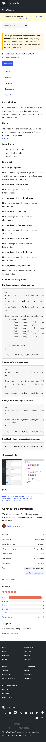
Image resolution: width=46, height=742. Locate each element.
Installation (9, 83)
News (4, 651)
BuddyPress (8, 697)
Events (27, 670)
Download (8, 63)
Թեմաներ (28, 651)
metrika (28, 573)
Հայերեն (11, 707)
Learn (4, 666)
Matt (5, 689)
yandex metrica (38, 573)
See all (41, 617)
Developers (7, 674)
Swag (27, 678)
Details (7, 72)
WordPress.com (9, 685)
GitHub (5, 139)
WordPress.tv (9, 678)
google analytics (37, 568)
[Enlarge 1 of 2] (19, 462)
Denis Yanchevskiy (13, 57)
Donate (28, 674)
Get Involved (29, 666)
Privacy (5, 659)
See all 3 (41, 563)
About (4, 647)
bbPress (6, 693)
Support (7, 95)
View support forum (10, 634)
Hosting (5, 655)
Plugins (27, 655)
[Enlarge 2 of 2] (41, 462)
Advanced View (8, 579)
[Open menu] (42, 3)
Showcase (28, 647)
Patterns (27, 659)
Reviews (8, 77)
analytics (27, 568)
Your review (7, 617)
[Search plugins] (26, 25)
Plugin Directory (8, 10)
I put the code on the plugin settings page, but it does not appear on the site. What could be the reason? (17, 498)
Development (10, 89)
